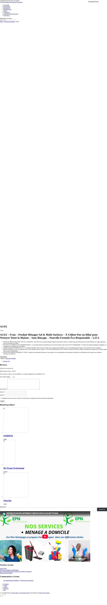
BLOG (5, 11)
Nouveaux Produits (9, 21)
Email (2, 395)
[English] (90, 1)
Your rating (3, 377)
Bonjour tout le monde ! (6, 573)
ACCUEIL (6, 5)
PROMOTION (7, 9)
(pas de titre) (3, 568)
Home (1, 21)
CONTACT (6, 15)
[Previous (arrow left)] (0, 596)
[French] (95, 1)
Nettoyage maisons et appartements (9, 570)
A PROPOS (6, 12)
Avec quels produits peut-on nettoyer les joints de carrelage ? (16, 571)
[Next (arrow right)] (2, 596)
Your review (4, 389)
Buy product (4, 356)
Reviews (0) (6, 361)
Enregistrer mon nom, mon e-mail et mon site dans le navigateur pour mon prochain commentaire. (27, 398)
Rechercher (3, 507)
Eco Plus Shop (14, 593)
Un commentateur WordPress (11, 580)
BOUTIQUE (6, 6)
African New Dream (44, 593)
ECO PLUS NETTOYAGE (10, 14)
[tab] (55, 361)
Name (2, 392)
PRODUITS (6, 8)
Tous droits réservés (24, 593)
